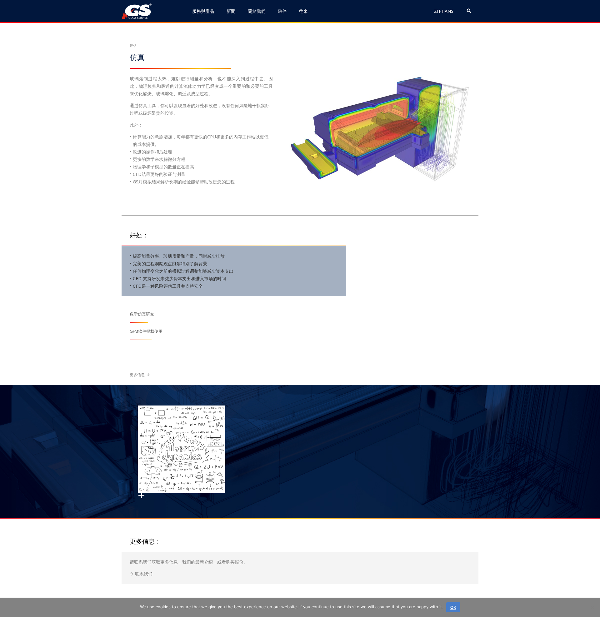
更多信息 (138, 374)
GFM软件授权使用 (146, 331)
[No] (592, 607)
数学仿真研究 (142, 314)
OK (453, 607)
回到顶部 (568, 591)
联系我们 (143, 574)
